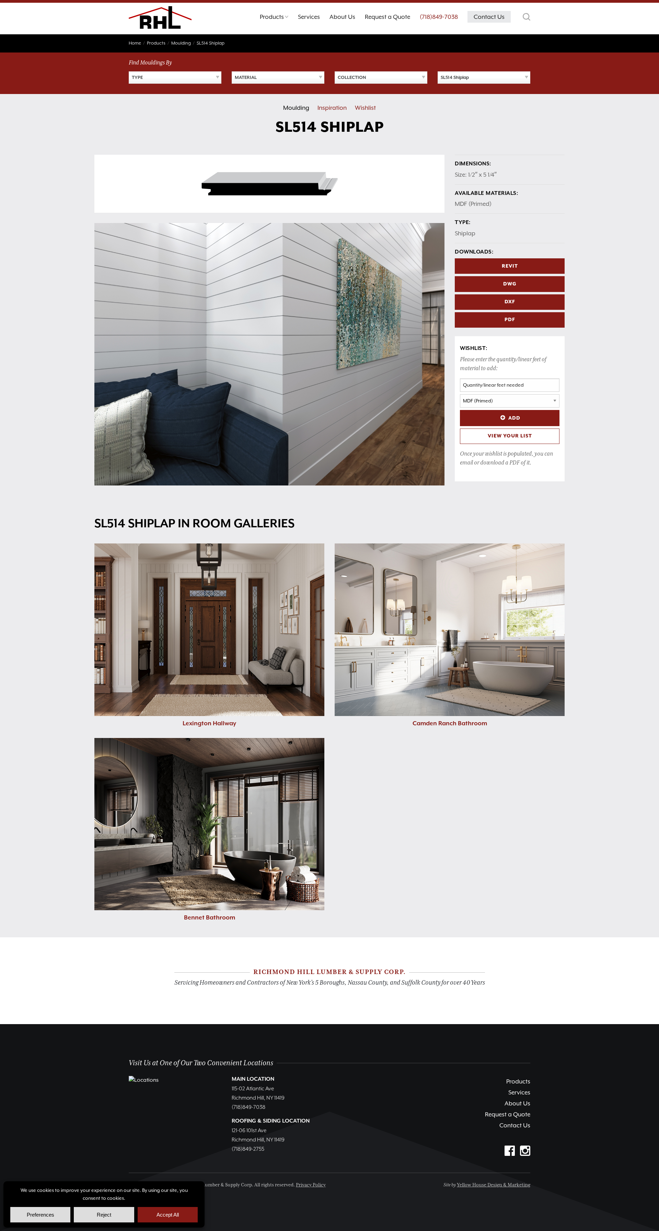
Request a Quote (507, 1114)
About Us (517, 1103)
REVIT (510, 266)
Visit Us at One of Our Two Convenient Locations (201, 1063)
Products (518, 1081)
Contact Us (514, 1125)
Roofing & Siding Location (271, 1121)
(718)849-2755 (248, 1149)
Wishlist (365, 107)
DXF (510, 302)
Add (514, 418)
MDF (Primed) (473, 203)
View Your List (510, 436)
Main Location (253, 1079)
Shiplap (465, 233)
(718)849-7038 (439, 16)
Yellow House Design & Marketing (493, 1185)
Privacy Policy (311, 1185)
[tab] (274, 18)
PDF (510, 320)
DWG (510, 284)
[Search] (526, 17)
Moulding (296, 107)
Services (519, 1092)
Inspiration (332, 107)
